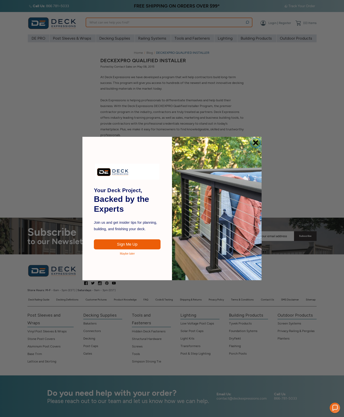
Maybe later (127, 253)
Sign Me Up (127, 244)
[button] (335, 408)
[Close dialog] (255, 142)
